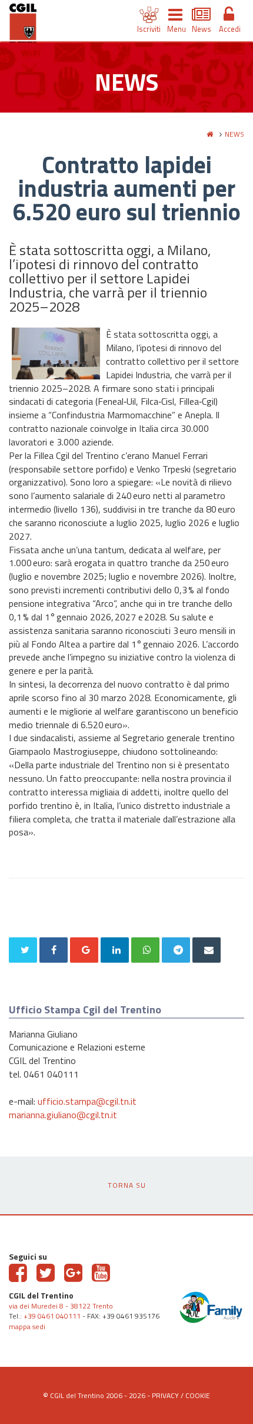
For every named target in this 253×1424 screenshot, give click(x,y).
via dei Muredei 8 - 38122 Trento (61, 1305)
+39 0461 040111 (52, 1315)
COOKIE (197, 1395)
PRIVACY (165, 1395)
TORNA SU (127, 1185)
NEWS (234, 134)
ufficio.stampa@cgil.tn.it (87, 1101)
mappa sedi (27, 1326)
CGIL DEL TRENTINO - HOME (22, 25)
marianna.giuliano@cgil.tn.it (63, 1115)
